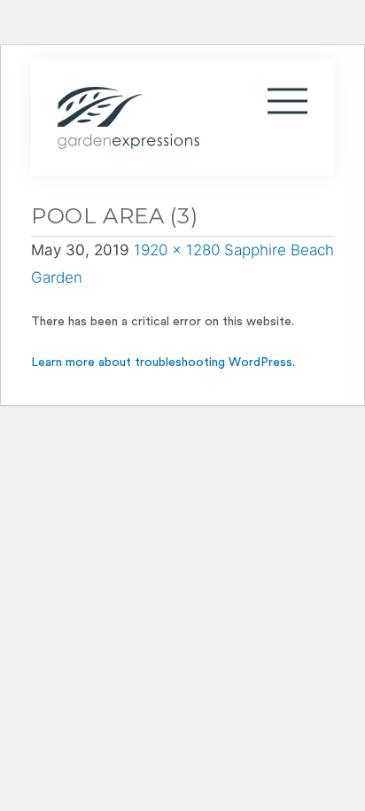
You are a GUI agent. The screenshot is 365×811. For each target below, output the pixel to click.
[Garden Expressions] (137, 118)
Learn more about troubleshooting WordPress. (163, 362)
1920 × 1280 (177, 250)
